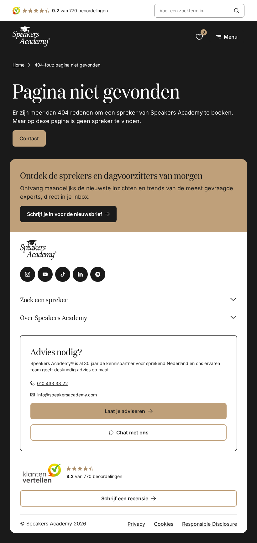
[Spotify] (97, 274)
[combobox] (192, 11)
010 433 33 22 (52, 383)
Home (18, 64)
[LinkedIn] (80, 274)
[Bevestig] (237, 11)
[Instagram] (27, 274)
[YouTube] (45, 274)
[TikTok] (62, 274)
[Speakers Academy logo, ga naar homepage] (31, 36)
